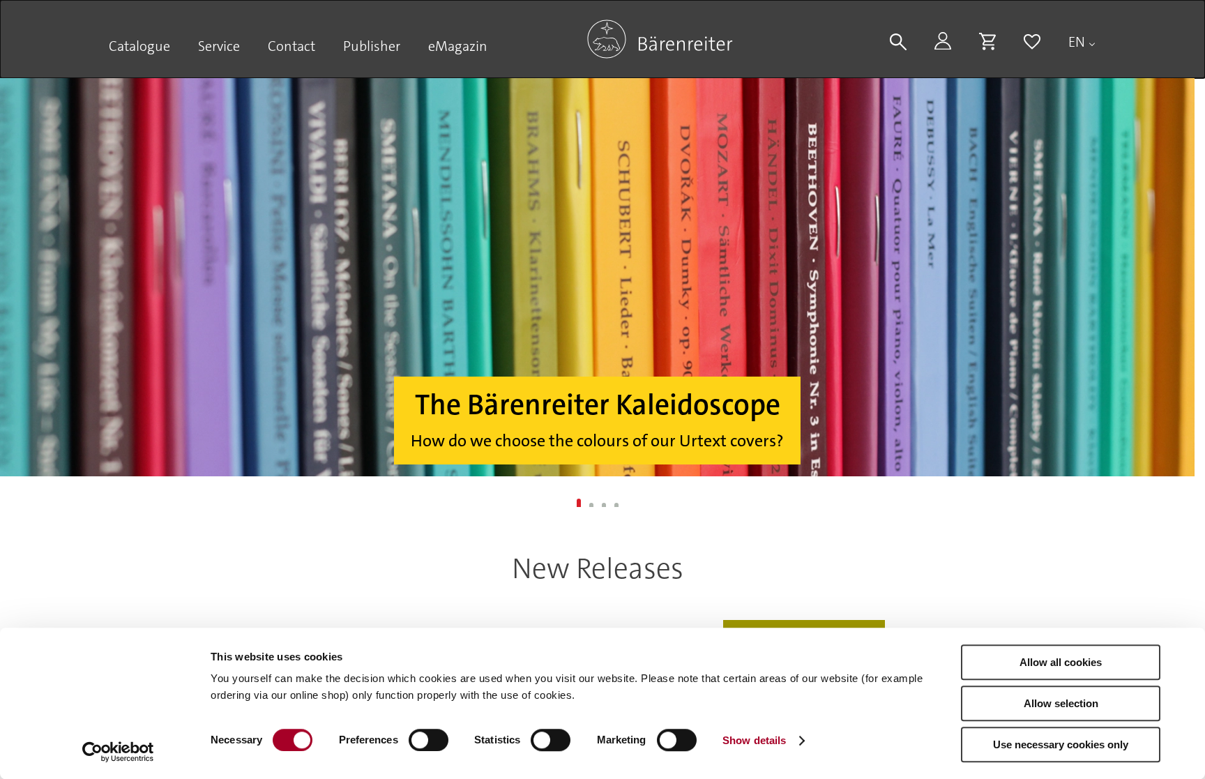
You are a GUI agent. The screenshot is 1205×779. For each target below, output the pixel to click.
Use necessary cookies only (1060, 744)
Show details (754, 740)
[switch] (428, 740)
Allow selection (1061, 703)
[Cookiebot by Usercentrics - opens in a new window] (118, 751)
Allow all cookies (1061, 662)
